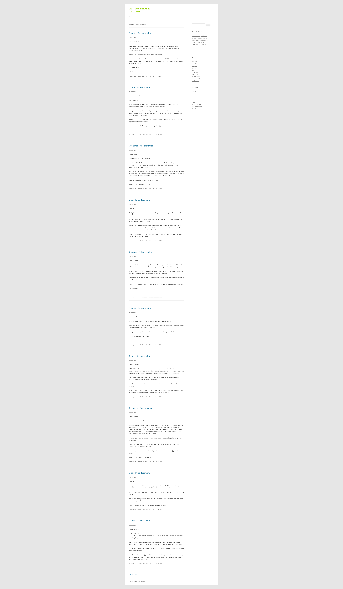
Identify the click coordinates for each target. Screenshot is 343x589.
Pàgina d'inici (132, 17)
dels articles (196, 104)
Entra (193, 102)
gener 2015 (195, 74)
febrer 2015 (195, 72)
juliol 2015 (194, 61)
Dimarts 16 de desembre (140, 308)
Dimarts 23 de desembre (140, 33)
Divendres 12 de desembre (141, 408)
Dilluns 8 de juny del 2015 (199, 44)
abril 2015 (194, 68)
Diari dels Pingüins (139, 8)
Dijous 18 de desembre (139, 199)
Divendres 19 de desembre (141, 145)
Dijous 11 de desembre (139, 472)
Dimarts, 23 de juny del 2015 (199, 42)
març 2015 (194, 70)
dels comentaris (197, 106)
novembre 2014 (196, 79)
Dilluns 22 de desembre (139, 87)
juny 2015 (194, 64)
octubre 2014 (195, 81)
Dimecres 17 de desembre (140, 252)
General (144, 76)
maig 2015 (194, 66)
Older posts (133, 575)
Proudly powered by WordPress (137, 581)
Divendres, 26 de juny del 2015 (200, 40)
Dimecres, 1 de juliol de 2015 (199, 36)
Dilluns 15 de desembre (139, 356)
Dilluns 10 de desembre (139, 520)
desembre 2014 (196, 76)
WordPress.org (196, 109)
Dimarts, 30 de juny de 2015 (199, 38)
